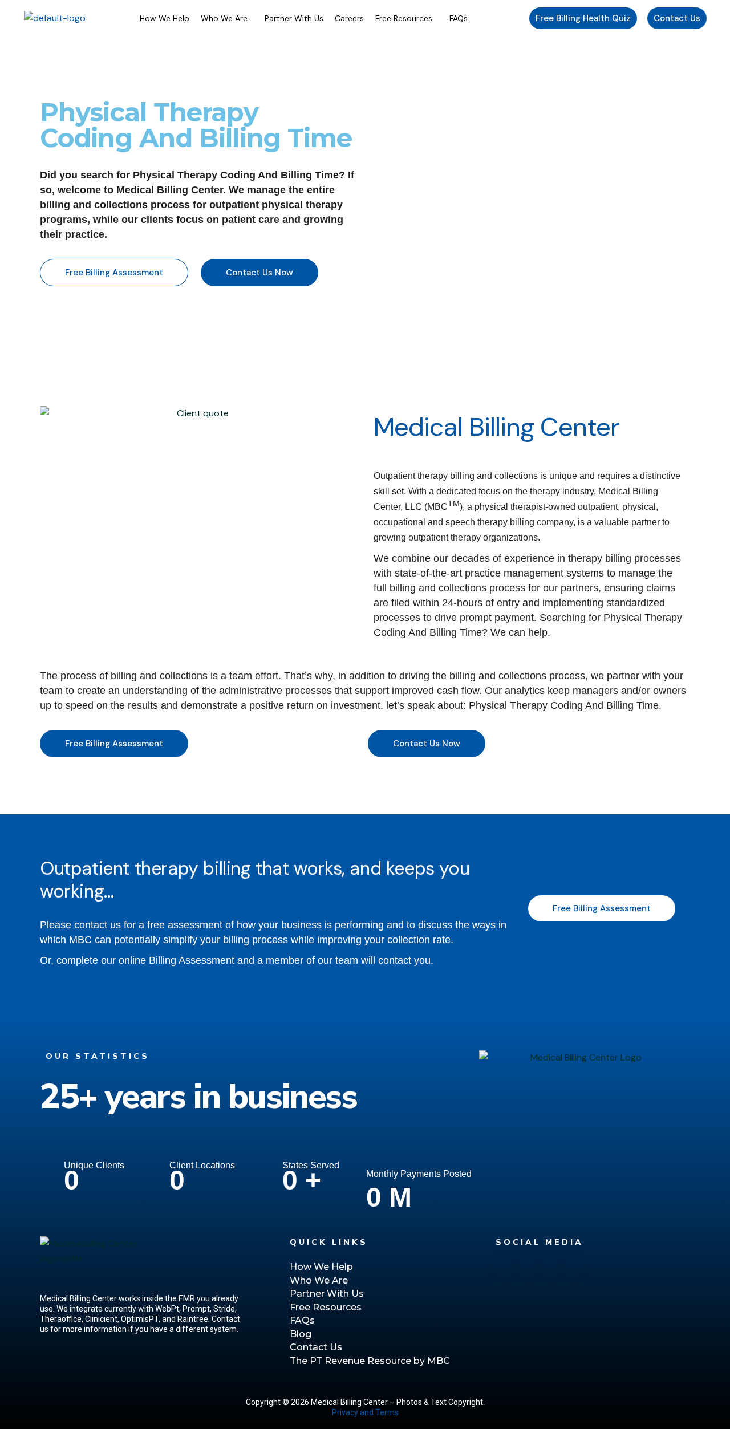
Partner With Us (294, 18)
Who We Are (224, 18)
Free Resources (403, 18)
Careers (349, 18)
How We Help (164, 18)
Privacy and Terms (365, 1412)
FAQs (458, 18)
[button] (227, 18)
